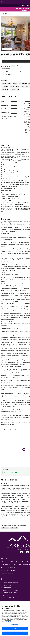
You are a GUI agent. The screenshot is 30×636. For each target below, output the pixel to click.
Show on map (8, 74)
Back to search (7, 14)
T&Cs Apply (24, 10)
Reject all (15, 628)
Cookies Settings (15, 624)
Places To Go (22, 5)
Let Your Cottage (20, 1)
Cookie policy (8, 621)
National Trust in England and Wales (16, 472)
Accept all (15, 633)
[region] (15, 618)
